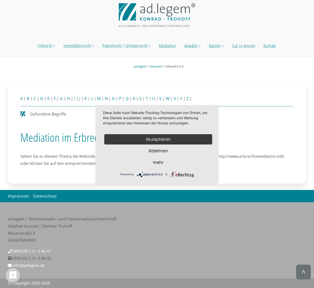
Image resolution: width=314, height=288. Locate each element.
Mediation (167, 46)
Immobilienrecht (78, 46)
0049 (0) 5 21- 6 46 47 (31, 251)
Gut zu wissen (243, 46)
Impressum (18, 196)
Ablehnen (158, 150)
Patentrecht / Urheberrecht (125, 46)
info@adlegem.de (28, 265)
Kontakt (269, 46)
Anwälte (191, 46)
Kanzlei (215, 46)
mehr (158, 162)
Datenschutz (44, 196)
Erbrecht (45, 46)
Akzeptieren (158, 139)
